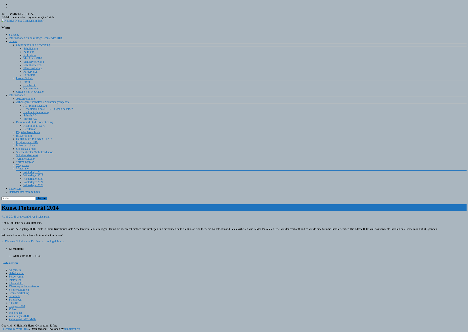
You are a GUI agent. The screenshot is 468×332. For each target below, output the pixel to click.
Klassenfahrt (16, 283)
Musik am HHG (32, 58)
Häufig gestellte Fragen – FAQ (34, 138)
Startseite (14, 34)
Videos (13, 309)
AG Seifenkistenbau (35, 105)
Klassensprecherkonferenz (24, 286)
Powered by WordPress (15, 328)
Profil (26, 81)
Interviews (15, 279)
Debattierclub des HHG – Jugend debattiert (48, 108)
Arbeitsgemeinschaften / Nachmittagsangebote (42, 101)
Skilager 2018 (17, 306)
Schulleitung (30, 48)
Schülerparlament (19, 289)
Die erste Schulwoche (15, 241)
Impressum (15, 188)
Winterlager (22, 168)
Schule (13, 41)
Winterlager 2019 (33, 175)
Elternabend (16, 248)
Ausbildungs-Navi (34, 125)
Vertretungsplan (25, 161)
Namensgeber (31, 88)
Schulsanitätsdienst (27, 155)
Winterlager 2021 (33, 182)
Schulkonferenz (32, 65)
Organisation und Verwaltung (33, 44)
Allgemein (15, 269)
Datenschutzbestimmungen (24, 191)
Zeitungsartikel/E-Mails (22, 319)
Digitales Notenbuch (28, 132)
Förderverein (30, 71)
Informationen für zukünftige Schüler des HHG (36, 37)
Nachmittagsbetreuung (36, 112)
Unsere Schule (24, 78)
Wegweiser (22, 165)
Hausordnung (24, 135)
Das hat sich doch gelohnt (48, 241)
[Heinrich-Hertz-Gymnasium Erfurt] (22, 20)
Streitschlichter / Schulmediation (34, 152)
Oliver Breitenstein (39, 216)
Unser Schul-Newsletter (30, 91)
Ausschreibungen (26, 98)
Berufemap (29, 129)
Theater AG (30, 118)
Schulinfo (14, 296)
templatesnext (72, 328)
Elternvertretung (32, 68)
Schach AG (30, 115)
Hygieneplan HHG (27, 142)
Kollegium (29, 55)
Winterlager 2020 (33, 178)
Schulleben (21, 216)
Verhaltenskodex (25, 158)
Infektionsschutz (25, 145)
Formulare (29, 74)
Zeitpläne (28, 51)
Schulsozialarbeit (26, 148)
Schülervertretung (33, 61)
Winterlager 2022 (33, 185)
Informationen (17, 95)
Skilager (13, 302)
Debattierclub (16, 273)
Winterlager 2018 (33, 172)
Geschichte (29, 85)
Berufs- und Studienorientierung (34, 122)
